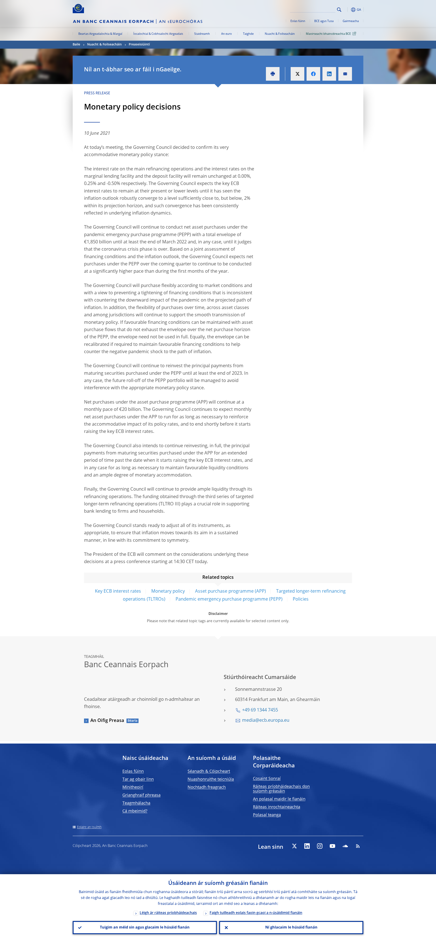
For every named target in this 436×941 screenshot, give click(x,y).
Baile (76, 44)
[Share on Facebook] (313, 74)
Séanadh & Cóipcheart (209, 771)
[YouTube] (332, 846)
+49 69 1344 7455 (260, 710)
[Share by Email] (345, 74)
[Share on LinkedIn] (329, 74)
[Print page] (273, 74)
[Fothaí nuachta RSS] (357, 846)
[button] (347, 9)
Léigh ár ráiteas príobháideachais (168, 913)
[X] (294, 846)
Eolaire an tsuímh (89, 827)
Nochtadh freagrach (207, 787)
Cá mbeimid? (134, 811)
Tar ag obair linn (138, 779)
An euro (226, 33)
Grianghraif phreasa (141, 795)
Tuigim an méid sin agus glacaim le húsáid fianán (145, 927)
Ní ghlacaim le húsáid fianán (291, 927)
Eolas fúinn (297, 21)
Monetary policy (168, 591)
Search (339, 10)
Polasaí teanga (267, 815)
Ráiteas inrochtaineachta (276, 807)
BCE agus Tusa (324, 21)
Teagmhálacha (136, 803)
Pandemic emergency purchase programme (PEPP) (229, 599)
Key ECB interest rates (118, 591)
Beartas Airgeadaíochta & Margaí (100, 33)
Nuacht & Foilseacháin (280, 33)
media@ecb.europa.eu (265, 720)
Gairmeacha (351, 21)
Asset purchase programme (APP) (230, 591)
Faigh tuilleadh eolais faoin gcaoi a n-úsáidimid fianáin (256, 913)
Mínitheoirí (132, 787)
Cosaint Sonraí (267, 779)
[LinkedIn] (307, 846)
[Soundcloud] (345, 846)
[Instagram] (319, 846)
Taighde (248, 33)
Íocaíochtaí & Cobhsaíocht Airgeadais (158, 33)
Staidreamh (202, 33)
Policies (301, 599)
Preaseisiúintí (139, 44)
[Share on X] (297, 74)
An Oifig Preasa (107, 721)
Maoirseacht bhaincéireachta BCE (328, 33)
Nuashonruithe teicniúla (211, 779)
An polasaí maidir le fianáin (279, 799)
